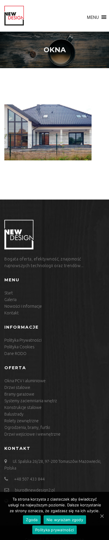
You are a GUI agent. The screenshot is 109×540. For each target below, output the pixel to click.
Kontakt (11, 313)
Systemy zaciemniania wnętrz (30, 400)
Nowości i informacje (23, 306)
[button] (93, 17)
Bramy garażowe (19, 394)
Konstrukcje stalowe (23, 407)
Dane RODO (15, 353)
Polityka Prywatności (23, 340)
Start (8, 293)
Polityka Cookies (19, 347)
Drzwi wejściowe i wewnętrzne (32, 434)
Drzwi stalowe (17, 387)
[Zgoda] (102, 516)
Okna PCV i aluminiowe (25, 380)
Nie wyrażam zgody (65, 519)
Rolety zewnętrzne (21, 420)
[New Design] (14, 16)
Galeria (10, 299)
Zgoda (31, 519)
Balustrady (14, 414)
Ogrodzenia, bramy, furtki (27, 427)
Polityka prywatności (54, 530)
